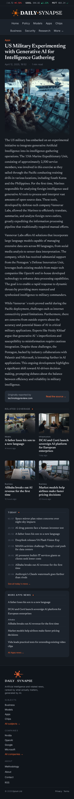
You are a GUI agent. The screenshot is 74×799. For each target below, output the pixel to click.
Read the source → (56, 396)
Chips (58, 23)
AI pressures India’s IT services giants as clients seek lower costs (37, 557)
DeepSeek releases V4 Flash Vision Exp (37, 540)
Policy (26, 23)
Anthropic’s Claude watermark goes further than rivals (39, 576)
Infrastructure (44, 437)
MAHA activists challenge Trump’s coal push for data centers (40, 548)
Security (30, 30)
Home (15, 23)
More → (59, 30)
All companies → (14, 754)
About (8, 771)
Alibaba (11, 619)
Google (9, 744)
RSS (7, 782)
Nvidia (8, 735)
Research (44, 30)
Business (16, 30)
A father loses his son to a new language (37, 534)
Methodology (12, 766)
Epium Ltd (17, 791)
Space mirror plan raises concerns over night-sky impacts (37, 520)
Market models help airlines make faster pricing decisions (52, 491)
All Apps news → (16, 652)
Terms (66, 791)
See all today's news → (19, 583)
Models (37, 23)
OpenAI (9, 740)
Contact (9, 777)
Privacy (58, 791)
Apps (49, 23)
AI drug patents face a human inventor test (39, 528)
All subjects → (12, 723)
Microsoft (10, 749)
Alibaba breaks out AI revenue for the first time (18, 491)
